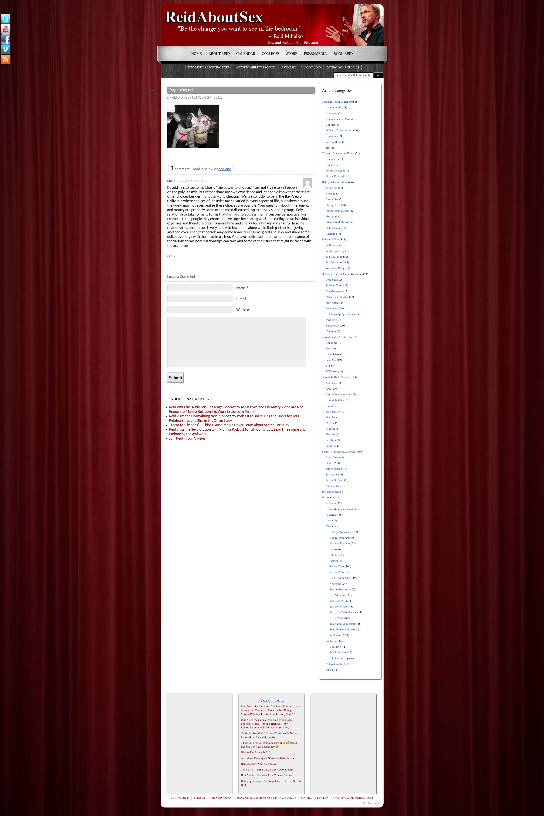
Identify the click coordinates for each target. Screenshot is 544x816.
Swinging (331, 320)
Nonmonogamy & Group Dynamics (342, 274)
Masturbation (333, 411)
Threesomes (332, 325)
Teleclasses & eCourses (343, 624)
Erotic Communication (339, 394)
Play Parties (332, 302)
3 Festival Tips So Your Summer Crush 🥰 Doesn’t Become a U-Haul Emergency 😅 (269, 744)
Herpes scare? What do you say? (259, 764)
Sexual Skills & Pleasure (336, 377)
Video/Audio (311, 67)
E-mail (242, 299)
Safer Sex (331, 360)
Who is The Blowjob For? (256, 752)
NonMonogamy (335, 291)
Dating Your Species (342, 67)
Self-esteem (332, 474)
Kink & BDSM (334, 400)
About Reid (219, 53)
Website (242, 310)
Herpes (330, 348)
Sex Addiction (338, 595)
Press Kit (200, 797)
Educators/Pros (330, 239)
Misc (329, 526)
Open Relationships (337, 297)
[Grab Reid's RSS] (5, 60)
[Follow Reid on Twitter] (5, 19)
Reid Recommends (340, 578)
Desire (329, 463)
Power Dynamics (335, 170)
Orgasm (330, 423)
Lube (329, 406)
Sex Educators (334, 262)
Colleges (271, 53)
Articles (288, 67)
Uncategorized (330, 492)
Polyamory (332, 308)
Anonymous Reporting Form (208, 67)
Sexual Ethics (333, 176)
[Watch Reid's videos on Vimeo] (5, 49)
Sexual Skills (337, 618)
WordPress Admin (372, 803)
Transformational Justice (343, 629)
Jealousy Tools (334, 285)
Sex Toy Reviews (339, 606)
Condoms (331, 343)
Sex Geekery (337, 601)
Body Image (333, 457)
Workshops (336, 635)
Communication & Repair (337, 102)
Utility (326, 497)
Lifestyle (335, 555)
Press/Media (315, 53)
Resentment (332, 136)
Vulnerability (333, 486)
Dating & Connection (334, 182)
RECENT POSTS (271, 700)
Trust (329, 147)
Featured (331, 515)
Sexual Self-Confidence (343, 612)
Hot (332, 549)
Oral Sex (331, 417)
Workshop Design (336, 268)
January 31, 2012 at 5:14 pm (192, 181)
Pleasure (330, 434)
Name (242, 288)
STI (328, 366)
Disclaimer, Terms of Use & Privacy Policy (266, 797)
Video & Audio (334, 664)
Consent (330, 165)
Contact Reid (180, 797)
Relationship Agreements (340, 314)
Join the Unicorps (340, 658)
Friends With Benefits (338, 222)
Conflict (330, 124)
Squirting (331, 446)
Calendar (245, 53)
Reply (171, 256)
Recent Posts (337, 566)
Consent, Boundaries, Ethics (338, 153)
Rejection (331, 234)
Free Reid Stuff (338, 652)
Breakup (331, 193)
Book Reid (343, 53)
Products (331, 641)
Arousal (330, 388)
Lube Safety (333, 354)
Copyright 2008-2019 (314, 797)
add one (224, 169)
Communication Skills (339, 119)
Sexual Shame (334, 480)
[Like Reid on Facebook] (5, 39)
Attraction (331, 188)
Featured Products (340, 543)
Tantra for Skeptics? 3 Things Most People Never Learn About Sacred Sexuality (229, 425)
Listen (329, 520)
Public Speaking (335, 251)
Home (196, 53)
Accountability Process (256, 67)
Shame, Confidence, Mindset (338, 451)
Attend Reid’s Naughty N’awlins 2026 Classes (267, 758)
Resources (335, 583)
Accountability (334, 107)
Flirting (330, 216)
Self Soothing (333, 142)
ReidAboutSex (214, 13)
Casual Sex (332, 199)
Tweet (151, 90)
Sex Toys (331, 440)
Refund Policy (221, 797)
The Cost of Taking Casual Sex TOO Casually (267, 769)
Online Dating (334, 228)
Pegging (330, 428)
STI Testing (332, 371)
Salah (171, 180)
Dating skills (333, 205)
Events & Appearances (339, 509)
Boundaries (332, 159)
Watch (329, 669)
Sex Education (334, 256)
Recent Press (337, 572)
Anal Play (331, 383)
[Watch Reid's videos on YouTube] (5, 29)
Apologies (332, 113)
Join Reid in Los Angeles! (188, 439)
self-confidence (334, 469)
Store (291, 53)
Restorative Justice (340, 589)
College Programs (340, 537)
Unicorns (331, 331)
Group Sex (332, 279)
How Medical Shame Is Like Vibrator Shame (266, 775)
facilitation (332, 245)
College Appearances (342, 532)
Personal (334, 560)
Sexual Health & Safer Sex (337, 337)
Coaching (335, 647)
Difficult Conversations (339, 130)
